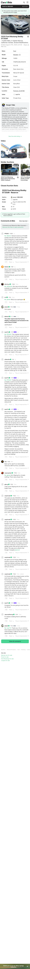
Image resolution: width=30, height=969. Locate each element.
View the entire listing (14, 136)
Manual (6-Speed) (11, 649)
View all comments (15, 641)
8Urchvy (6, 284)
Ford (14, 51)
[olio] (2, 461)
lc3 (5, 297)
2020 (28, 649)
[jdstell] (11, 197)
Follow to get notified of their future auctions (14, 214)
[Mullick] (2, 267)
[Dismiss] (27, 966)
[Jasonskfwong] (2, 614)
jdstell (15, 197)
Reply (10, 262)
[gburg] (2, 484)
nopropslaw (7, 473)
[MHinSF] (2, 316)
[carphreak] (2, 495)
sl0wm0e (7, 359)
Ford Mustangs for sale (7, 658)
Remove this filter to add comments (12, 227)
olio (5, 461)
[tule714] (14, 94)
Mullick (6, 266)
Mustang (15, 54)
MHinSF (6, 316)
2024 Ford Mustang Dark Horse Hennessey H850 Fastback (8, 178)
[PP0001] (2, 233)
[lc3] (2, 297)
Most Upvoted (23, 221)
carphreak (7, 495)
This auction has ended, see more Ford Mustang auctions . (14, 11)
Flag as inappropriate (21, 262)
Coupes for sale (5, 660)
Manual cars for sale (6, 655)
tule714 (18, 94)
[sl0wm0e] (2, 359)
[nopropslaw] (2, 473)
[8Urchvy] (2, 284)
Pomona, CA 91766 (18, 91)
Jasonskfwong (8, 614)
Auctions (3, 649)
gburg (6, 484)
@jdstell (17, 550)
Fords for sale (4, 657)
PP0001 (6, 233)
